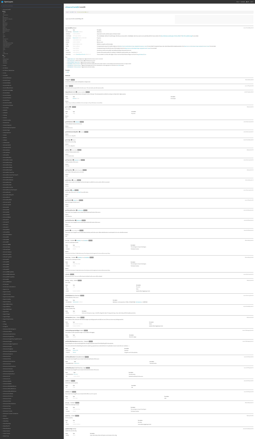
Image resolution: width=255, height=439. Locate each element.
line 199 (252, 391)
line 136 (252, 106)
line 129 (252, 121)
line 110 (252, 220)
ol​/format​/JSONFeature (7, 234)
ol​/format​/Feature (6, 150)
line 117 (252, 306)
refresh (4, 36)
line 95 (252, 139)
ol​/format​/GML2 (6, 209)
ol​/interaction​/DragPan (7, 346)
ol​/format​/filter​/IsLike (7, 182)
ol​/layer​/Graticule (6, 431)
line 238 (251, 317)
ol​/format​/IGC (5, 224)
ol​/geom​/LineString (7, 301)
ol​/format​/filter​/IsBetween (8, 179)
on (3, 33)
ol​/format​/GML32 (6, 214)
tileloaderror (5, 61)
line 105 (251, 428)
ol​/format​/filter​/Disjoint (7, 162)
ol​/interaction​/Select (7, 401)
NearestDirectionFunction (80, 54)
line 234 (251, 295)
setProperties (5, 41)
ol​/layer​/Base (5, 418)
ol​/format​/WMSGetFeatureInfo (9, 274)
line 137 (252, 131)
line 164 (252, 257)
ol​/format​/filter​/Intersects (8, 177)
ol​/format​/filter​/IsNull (7, 184)
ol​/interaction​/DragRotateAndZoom (10, 351)
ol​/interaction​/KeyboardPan (8, 371)
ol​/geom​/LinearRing (7, 299)
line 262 (251, 415)
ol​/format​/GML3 (6, 212)
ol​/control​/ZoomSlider (7, 102)
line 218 (252, 280)
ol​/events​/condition (7, 120)
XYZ (68, 72)
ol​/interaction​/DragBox (7, 341)
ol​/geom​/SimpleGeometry (8, 319)
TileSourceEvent (76, 63)
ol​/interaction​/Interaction (8, 368)
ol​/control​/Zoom (6, 100)
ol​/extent (5, 135)
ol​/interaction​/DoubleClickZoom (9, 334)
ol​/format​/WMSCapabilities (8, 271)
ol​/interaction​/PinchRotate (8, 393)
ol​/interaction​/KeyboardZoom (9, 373)
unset (4, 52)
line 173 (252, 367)
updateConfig (5, 53)
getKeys (4, 21)
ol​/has (4, 321)
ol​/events (5, 117)
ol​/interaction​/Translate (7, 411)
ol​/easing (5, 115)
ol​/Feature (5, 137)
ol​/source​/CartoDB (6, 9)
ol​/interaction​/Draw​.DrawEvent (9, 361)
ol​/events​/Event (6, 122)
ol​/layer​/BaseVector (7, 428)
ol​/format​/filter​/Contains (8, 160)
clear (4, 13)
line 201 (251, 190)
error (4, 57)
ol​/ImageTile (5, 326)
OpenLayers (8, 2)
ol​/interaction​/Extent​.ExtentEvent (9, 366)
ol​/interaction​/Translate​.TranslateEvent (10, 413)
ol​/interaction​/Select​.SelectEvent (9, 403)
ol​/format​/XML (6, 279)
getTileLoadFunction (6, 29)
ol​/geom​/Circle (6, 289)
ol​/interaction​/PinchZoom (8, 396)
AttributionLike (75, 31)
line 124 (252, 230)
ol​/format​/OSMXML (7, 244)
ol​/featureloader (6, 142)
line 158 (252, 169)
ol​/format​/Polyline (6, 247)
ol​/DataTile (5, 110)
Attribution (77, 121)
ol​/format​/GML (6, 207)
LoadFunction (80, 210)
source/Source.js (247, 121)
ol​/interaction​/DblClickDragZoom (9, 329)
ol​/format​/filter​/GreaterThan (8, 172)
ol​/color (4, 73)
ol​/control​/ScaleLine (7, 95)
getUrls (4, 32)
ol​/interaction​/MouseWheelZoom (9, 388)
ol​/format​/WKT (6, 266)
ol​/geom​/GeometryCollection (8, 296)
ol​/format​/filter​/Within (7, 199)
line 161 (252, 356)
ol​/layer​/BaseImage (7, 423)
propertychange (5, 59)
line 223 (251, 274)
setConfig (4, 40)
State (73, 190)
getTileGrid (5, 28)
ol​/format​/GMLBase (7, 217)
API (248, 1)
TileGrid (74, 200)
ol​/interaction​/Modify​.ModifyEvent (9, 386)
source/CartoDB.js (246, 27)
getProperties (5, 24)
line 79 (252, 180)
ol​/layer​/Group (6, 436)
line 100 (251, 210)
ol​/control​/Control (6, 80)
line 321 (252, 341)
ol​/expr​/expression (7, 132)
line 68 (252, 79)
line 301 (251, 330)
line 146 (252, 159)
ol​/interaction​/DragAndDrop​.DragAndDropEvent (12, 339)
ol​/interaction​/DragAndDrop (8, 336)
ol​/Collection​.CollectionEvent (8, 70)
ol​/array (4, 65)
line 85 (252, 91)
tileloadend (5, 60)
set (3, 37)
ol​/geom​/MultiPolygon (7, 309)
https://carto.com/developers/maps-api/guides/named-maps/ (197, 46)
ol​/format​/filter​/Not (7, 192)
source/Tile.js (247, 85)
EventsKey (79, 240)
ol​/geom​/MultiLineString (7, 304)
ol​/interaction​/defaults (7, 331)
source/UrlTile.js (247, 210)
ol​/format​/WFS (6, 259)
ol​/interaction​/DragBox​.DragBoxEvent (10, 344)
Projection (76, 160)
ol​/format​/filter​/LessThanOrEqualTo (10, 189)
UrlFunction (79, 220)
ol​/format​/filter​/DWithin (7, 167)
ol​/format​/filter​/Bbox (7, 157)
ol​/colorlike (5, 75)
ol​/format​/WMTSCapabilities (8, 276)
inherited (73, 79)
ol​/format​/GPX (6, 219)
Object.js (248, 106)
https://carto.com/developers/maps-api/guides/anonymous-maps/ (133, 46)
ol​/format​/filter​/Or (6, 197)
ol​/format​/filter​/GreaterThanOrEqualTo (10, 174)
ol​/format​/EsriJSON (7, 145)
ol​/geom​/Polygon (6, 314)
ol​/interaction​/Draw (7, 356)
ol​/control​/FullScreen (7, 85)
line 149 (252, 149)
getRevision (5, 25)
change (4, 56)
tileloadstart (5, 63)
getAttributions (5, 17)
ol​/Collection (5, 68)
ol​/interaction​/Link (6, 376)
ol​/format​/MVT (6, 242)
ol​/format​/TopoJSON (7, 254)
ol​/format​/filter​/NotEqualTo (8, 194)
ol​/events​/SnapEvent (7, 125)
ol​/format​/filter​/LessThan (8, 187)
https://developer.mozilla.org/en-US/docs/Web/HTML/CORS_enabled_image (176, 36)
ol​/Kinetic (5, 416)
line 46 (252, 27)
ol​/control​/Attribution (7, 77)
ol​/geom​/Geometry (7, 291)
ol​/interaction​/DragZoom (8, 353)
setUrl (4, 48)
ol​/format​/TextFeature (7, 252)
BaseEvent (73, 58)
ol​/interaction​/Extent (7, 363)
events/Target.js (247, 91)
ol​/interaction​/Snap (7, 406)
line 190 (251, 200)
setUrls (4, 49)
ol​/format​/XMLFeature (7, 281)
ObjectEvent (77, 62)
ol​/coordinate (5, 107)
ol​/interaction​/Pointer (7, 398)
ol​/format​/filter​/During (7, 165)
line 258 (251, 85)
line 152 (252, 240)
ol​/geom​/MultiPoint (6, 306)
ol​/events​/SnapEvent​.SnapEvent (9, 127)
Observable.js (248, 79)
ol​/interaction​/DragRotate (8, 348)
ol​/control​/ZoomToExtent (8, 105)
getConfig (4, 20)
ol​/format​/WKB (6, 264)
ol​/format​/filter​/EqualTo (7, 169)
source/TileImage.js (246, 330)
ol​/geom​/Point (6, 311)
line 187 (252, 380)
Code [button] (251, 1)
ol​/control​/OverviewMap (8, 90)
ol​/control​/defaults (7, 82)
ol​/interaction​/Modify (7, 381)
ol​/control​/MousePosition (8, 87)
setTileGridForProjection (7, 44)
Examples (243, 1)
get (3, 16)
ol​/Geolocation (6, 284)
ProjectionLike (75, 350)
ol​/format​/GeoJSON (7, 202)
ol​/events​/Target (6, 130)
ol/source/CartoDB (72, 7)
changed (4, 12)
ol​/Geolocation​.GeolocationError (9, 286)
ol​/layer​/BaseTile (6, 426)
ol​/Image (5, 324)
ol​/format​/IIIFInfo (6, 229)
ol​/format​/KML (6, 237)
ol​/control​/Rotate (6, 92)
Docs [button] (237, 1)
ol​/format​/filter (6, 155)
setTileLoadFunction (6, 45)
